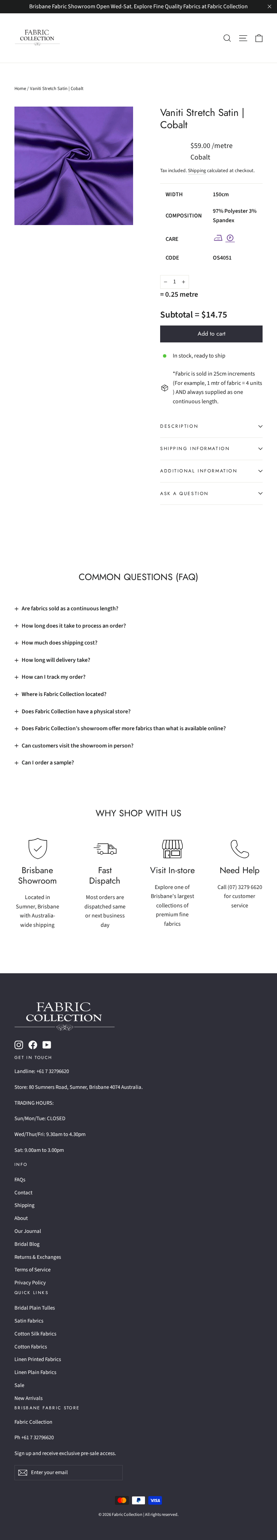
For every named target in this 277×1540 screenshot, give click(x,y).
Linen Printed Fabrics (37, 1359)
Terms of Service (32, 1270)
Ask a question (184, 493)
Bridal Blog (27, 1244)
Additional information (198, 470)
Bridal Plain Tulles (34, 1308)
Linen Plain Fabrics (35, 1372)
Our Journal (27, 1231)
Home (20, 88)
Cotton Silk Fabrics (35, 1334)
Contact (23, 1192)
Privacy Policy (30, 1283)
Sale (19, 1385)
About (21, 1218)
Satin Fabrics (28, 1321)
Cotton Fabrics (30, 1347)
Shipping (197, 170)
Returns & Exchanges (37, 1257)
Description (179, 426)
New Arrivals (28, 1398)
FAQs (19, 1180)
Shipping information (195, 448)
